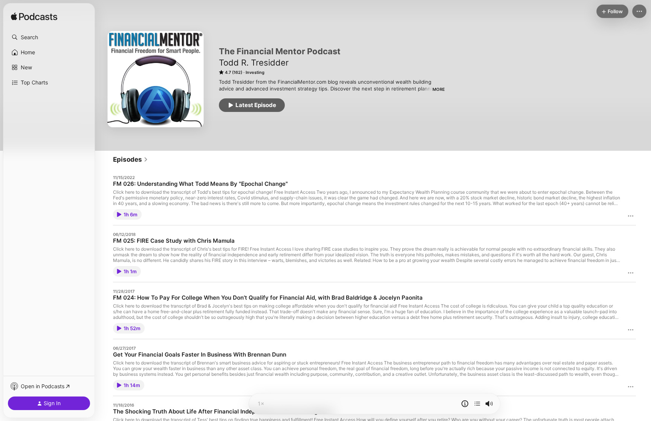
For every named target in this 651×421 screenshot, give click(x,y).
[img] (34, 17)
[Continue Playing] (477, 403)
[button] (49, 37)
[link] (130, 159)
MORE (438, 89)
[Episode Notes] (464, 403)
